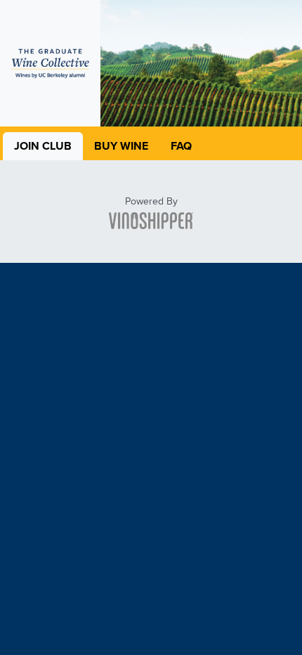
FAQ (181, 146)
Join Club (43, 146)
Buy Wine (121, 146)
